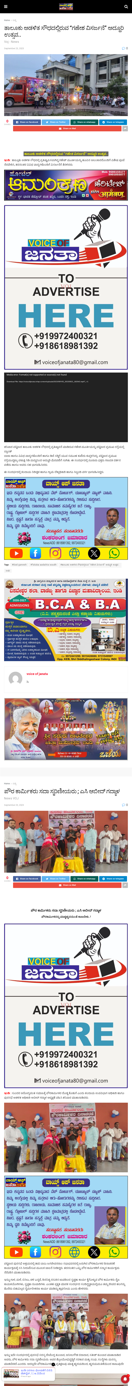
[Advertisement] (66, 141)
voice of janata (37, 674)
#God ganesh (19, 565)
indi (8, 571)
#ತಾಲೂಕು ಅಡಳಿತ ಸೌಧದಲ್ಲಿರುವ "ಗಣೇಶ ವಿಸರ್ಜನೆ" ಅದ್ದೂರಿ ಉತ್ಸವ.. (90, 565)
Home (7, 20)
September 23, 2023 (14, 48)
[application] (66, 407)
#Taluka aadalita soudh (44, 565)
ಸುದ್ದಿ (14, 20)
